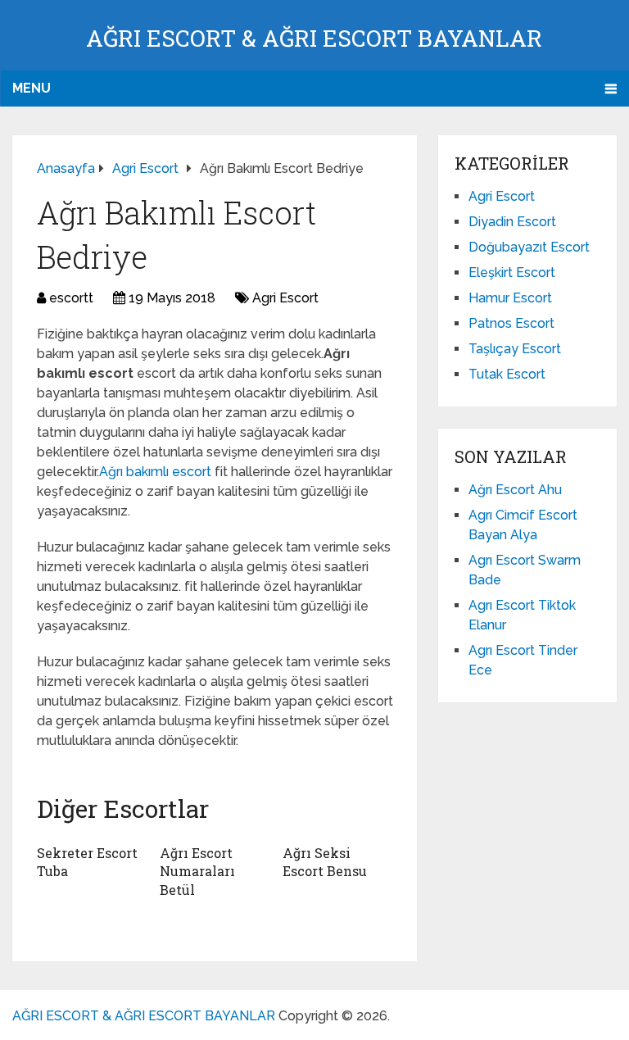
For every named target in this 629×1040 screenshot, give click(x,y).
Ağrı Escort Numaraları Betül (197, 871)
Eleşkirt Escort (511, 272)
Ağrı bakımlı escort (157, 471)
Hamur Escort (510, 298)
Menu (31, 88)
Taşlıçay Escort (514, 349)
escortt (71, 298)
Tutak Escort (506, 374)
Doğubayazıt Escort (529, 247)
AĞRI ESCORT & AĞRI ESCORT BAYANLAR (314, 38)
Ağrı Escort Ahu (515, 489)
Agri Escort (285, 298)
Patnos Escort (511, 323)
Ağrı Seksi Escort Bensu (325, 861)
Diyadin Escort (512, 221)
